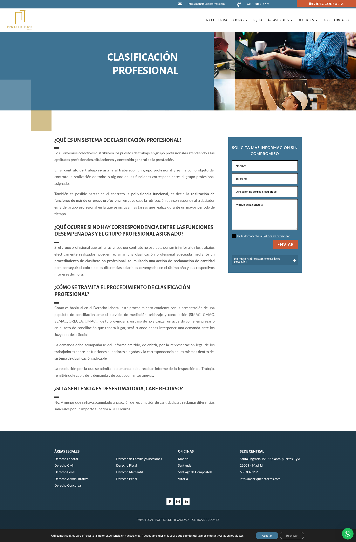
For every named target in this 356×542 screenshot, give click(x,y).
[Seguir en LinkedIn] (186, 501)
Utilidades (306, 20)
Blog (326, 20)
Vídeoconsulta (328, 4)
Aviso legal (145, 519)
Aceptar (267, 535)
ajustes (239, 535)
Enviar (286, 244)
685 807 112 (258, 4)
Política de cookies (205, 519)
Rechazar (292, 535)
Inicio (209, 20)
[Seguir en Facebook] (169, 501)
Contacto (341, 20)
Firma (222, 20)
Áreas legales (278, 20)
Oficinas (238, 20)
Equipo (258, 20)
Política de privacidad (276, 236)
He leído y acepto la (263, 236)
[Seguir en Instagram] (178, 501)
